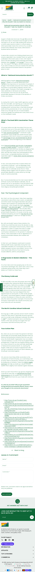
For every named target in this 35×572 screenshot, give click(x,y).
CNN (4, 319)
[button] (33, 283)
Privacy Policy (18, 564)
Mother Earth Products (13, 562)
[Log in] (24, 8)
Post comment (6, 494)
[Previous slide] (3, 2)
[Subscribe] (32, 517)
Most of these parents (11, 208)
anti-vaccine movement (11, 132)
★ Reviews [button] (1, 287)
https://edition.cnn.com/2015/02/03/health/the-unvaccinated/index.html (19, 435)
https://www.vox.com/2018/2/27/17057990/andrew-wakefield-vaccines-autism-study (18, 428)
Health (10, 20)
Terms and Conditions (11, 565)
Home (4, 20)
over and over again (15, 207)
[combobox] (17, 14)
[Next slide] (32, 2)
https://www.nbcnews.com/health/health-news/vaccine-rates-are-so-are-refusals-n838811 (17, 414)
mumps (21, 62)
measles (12, 62)
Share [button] (4, 32)
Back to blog (19, 450)
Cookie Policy (27, 564)
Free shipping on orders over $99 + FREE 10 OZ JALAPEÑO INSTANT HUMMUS (17, 2)
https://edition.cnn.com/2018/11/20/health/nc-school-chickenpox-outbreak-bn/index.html (18, 445)
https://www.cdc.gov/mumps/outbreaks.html (18, 403)
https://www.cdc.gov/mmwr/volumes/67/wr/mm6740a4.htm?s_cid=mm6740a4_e (18, 418)
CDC (29, 285)
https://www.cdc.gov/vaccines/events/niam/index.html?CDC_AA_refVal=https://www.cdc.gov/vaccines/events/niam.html (18, 408)
